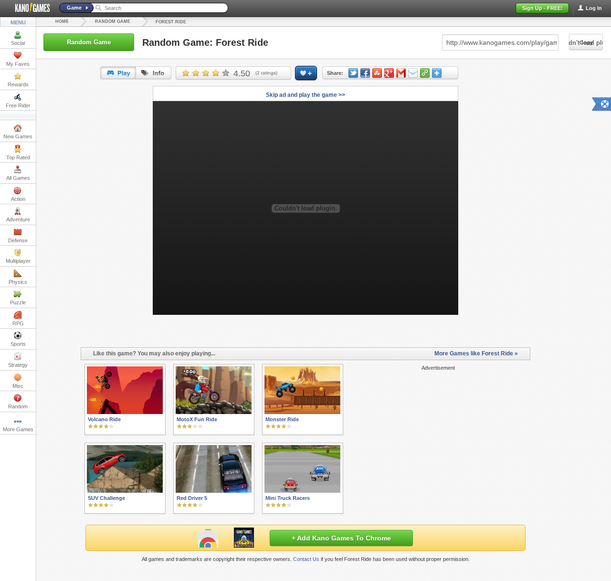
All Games (18, 178)
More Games (18, 429)
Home (62, 21)
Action (18, 199)
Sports (18, 344)
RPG (18, 323)
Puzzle (18, 302)
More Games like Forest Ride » (476, 353)
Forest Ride (171, 22)
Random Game (112, 21)
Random (18, 406)
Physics (18, 282)
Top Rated (18, 157)
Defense (18, 240)
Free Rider (18, 105)
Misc (17, 386)
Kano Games (29, 8)
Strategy (18, 365)
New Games (17, 136)
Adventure (18, 219)
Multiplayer (18, 261)
